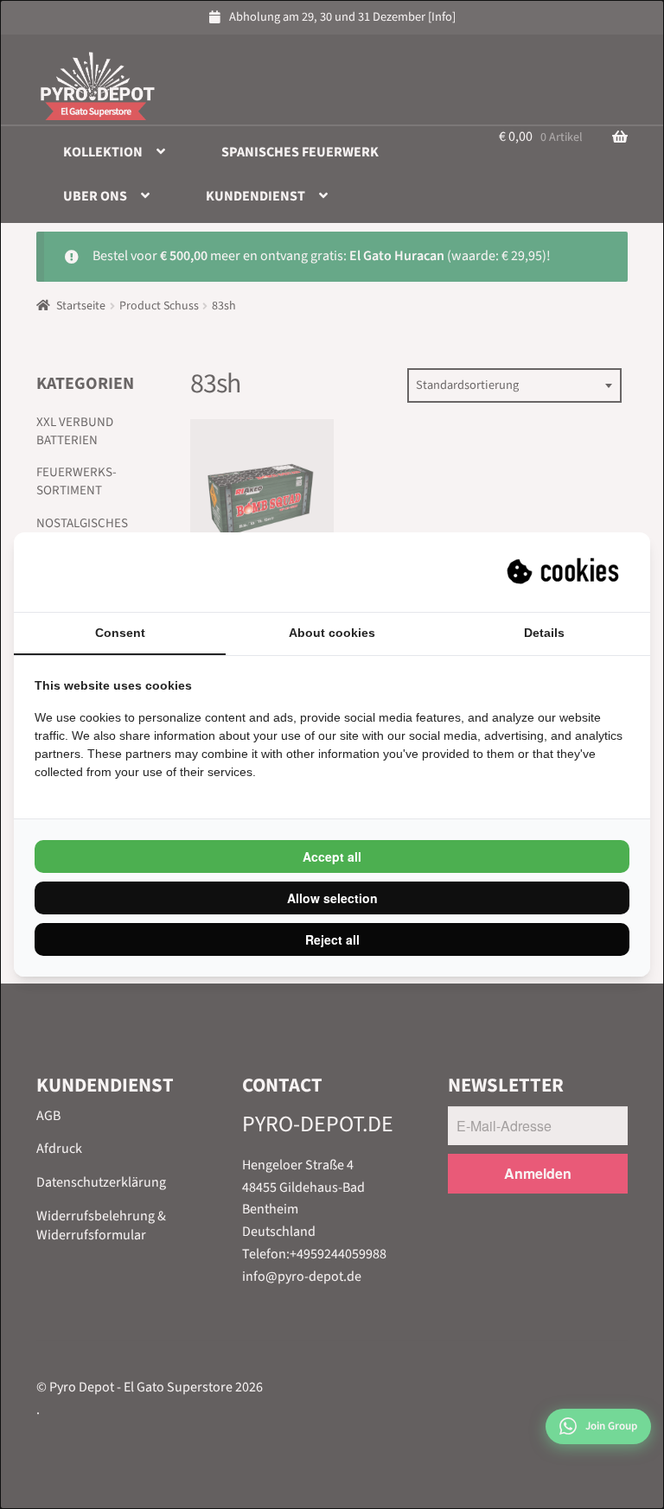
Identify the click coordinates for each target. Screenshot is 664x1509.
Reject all (332, 939)
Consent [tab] (120, 633)
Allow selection (332, 898)
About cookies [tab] (332, 633)
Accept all (332, 856)
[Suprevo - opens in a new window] (564, 572)
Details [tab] (544, 633)
